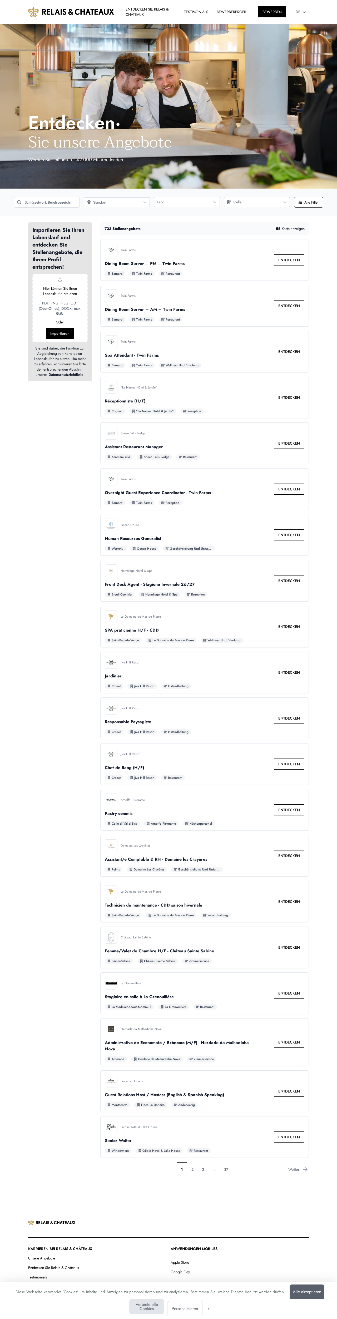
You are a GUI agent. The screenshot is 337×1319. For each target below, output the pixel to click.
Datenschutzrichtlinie (65, 374)
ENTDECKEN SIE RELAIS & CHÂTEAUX (147, 12)
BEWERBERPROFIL (231, 11)
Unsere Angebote (41, 1258)
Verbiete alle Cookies (147, 1306)
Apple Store (180, 1262)
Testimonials (37, 1277)
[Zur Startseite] (71, 12)
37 (226, 1169)
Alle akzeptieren (307, 1292)
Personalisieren (185, 1309)
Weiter (293, 1169)
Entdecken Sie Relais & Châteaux (53, 1267)
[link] (289, 259)
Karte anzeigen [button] (293, 229)
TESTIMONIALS (196, 11)
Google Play (180, 1271)
